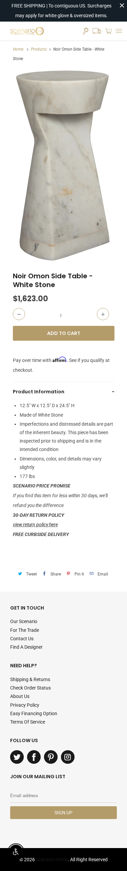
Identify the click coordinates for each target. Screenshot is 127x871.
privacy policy (24, 705)
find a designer (26, 647)
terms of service (27, 722)
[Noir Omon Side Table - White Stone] (63, 165)
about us (19, 696)
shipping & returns (30, 679)
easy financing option (33, 713)
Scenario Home (52, 859)
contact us (22, 638)
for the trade (24, 630)
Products (39, 49)
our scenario (23, 621)
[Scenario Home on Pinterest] (51, 757)
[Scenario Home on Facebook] (34, 757)
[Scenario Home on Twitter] (17, 757)
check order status (30, 688)
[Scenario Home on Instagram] (68, 757)
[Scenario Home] (27, 31)
